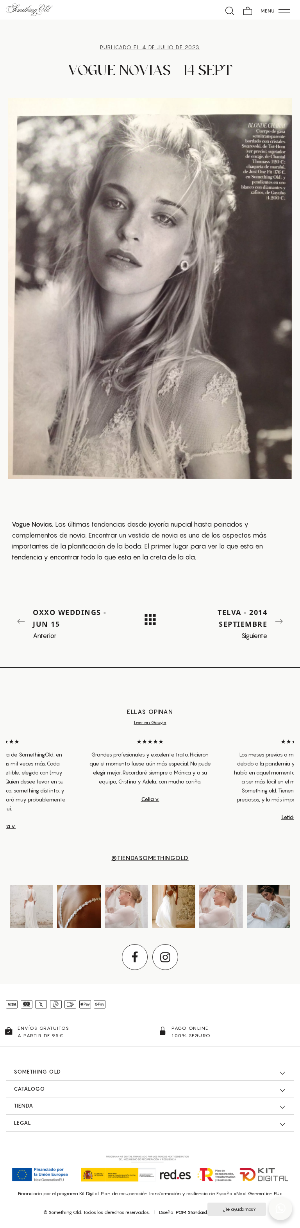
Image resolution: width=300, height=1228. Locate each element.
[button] (280, 1208)
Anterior (70, 624)
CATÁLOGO (29, 1089)
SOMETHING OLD (37, 1071)
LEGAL (22, 1123)
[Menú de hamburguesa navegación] (275, 10)
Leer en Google (150, 722)
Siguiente (242, 624)
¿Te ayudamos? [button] (239, 1209)
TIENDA (23, 1106)
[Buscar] (229, 10)
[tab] (150, 1072)
